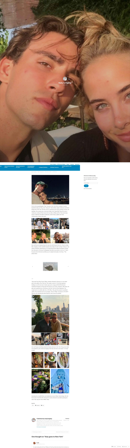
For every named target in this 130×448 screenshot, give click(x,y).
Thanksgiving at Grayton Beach (30, 167)
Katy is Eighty (65, 83)
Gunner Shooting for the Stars (20, 167)
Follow (86, 185)
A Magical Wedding (43, 167)
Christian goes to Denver (36, 432)
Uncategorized (41, 171)
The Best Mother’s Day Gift (66, 167)
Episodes (77, 164)
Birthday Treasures (54, 167)
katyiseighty (35, 171)
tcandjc (37, 442)
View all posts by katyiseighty (41, 426)
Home (68, 164)
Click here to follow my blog (90, 175)
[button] (68, 266)
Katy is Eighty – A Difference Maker (57, 164)
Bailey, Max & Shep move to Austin (62, 432)
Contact (72, 164)
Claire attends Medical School (9, 167)
